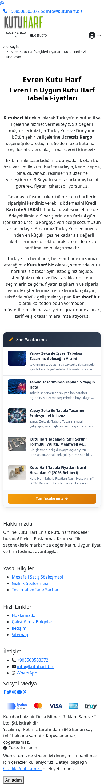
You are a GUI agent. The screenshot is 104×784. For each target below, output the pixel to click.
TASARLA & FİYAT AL (16, 35)
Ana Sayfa (11, 46)
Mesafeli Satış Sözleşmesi (37, 577)
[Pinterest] (24, 692)
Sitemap (20, 634)
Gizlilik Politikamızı (22, 768)
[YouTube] (20, 692)
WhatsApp (27, 673)
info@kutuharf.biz (35, 666)
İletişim (19, 628)
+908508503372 (32, 660)
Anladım (13, 780)
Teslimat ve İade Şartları (36, 590)
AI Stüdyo (40, 35)
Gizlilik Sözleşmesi (30, 583)
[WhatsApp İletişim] (2, 3)
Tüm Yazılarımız (49, 498)
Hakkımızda (23, 615)
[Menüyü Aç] (99, 35)
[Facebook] (5, 692)
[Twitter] (9, 692)
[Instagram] (14, 692)
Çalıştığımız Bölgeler (32, 622)
